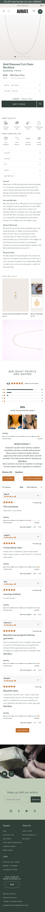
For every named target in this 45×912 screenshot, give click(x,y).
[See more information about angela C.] (38, 537)
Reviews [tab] (7, 472)
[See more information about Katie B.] (38, 496)
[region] (22, 422)
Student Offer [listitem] (10, 869)
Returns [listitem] (7, 838)
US (41, 5)
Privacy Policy (10, 897)
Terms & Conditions (12, 901)
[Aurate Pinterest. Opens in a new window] (35, 811)
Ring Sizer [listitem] (8, 850)
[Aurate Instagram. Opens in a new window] (10, 811)
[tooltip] (30, 444)
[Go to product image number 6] (26, 56)
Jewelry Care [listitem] (9, 846)
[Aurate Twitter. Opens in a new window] (26, 811)
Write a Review (34, 479)
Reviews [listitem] (26, 838)
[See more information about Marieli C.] (38, 680)
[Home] (22, 11)
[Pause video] (5, 774)
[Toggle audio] (11, 774)
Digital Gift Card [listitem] (11, 862)
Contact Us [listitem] (8, 835)
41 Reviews (17, 70)
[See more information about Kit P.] (38, 583)
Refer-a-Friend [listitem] (10, 865)
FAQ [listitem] (4, 831)
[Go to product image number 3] (15, 56)
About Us (27, 825)
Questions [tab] (19, 472)
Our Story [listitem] (28, 831)
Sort (22, 487)
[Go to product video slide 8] (19, 56)
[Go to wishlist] (33, 11)
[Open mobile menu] (3, 11)
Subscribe (35, 799)
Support (6, 825)
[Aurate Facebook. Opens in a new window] (18, 811)
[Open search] (9, 11)
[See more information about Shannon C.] (38, 624)
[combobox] (23, 85)
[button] (22, 389)
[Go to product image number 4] (21, 56)
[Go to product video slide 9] (17, 56)
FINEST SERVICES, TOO (11, 134)
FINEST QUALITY (9, 118)
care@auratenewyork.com (15, 905)
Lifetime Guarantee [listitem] (12, 842)
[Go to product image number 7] (28, 56)
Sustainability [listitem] (30, 835)
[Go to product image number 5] (24, 56)
